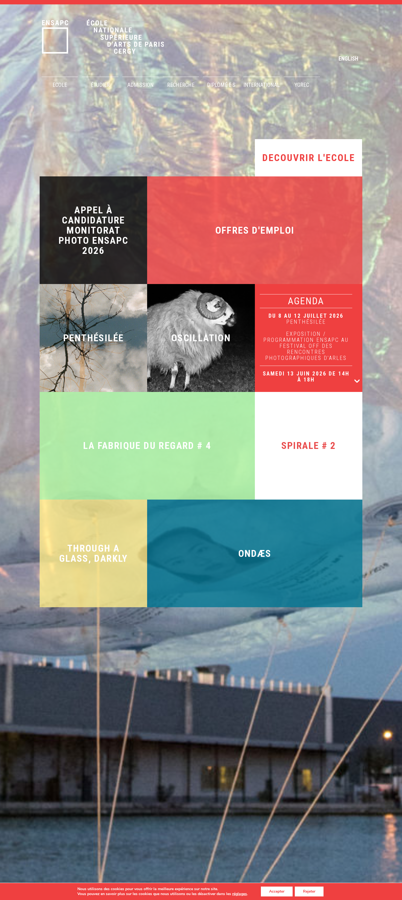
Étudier (100, 85)
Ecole (60, 85)
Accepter (276, 891)
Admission (140, 85)
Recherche (180, 85)
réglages (239, 894)
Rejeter (309, 891)
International (261, 85)
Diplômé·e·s (221, 85)
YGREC (302, 85)
